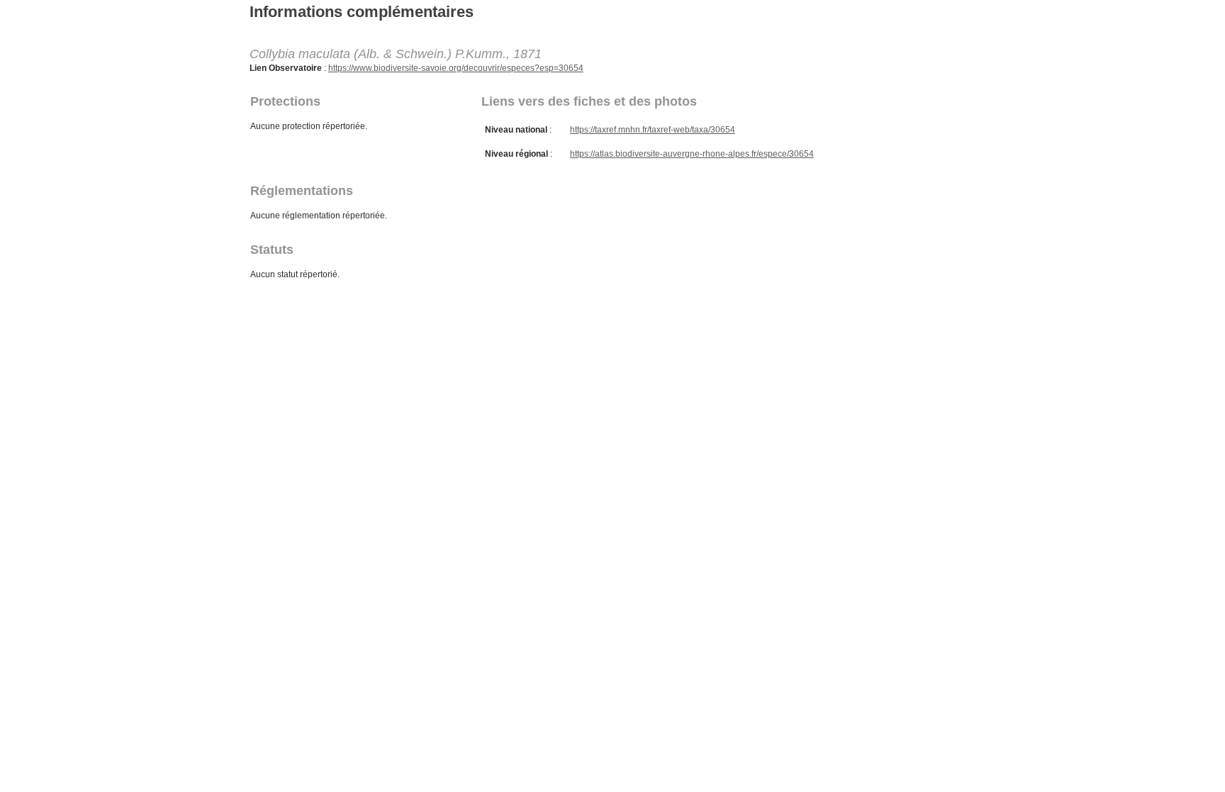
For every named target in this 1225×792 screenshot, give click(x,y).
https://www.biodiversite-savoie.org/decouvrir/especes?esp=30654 (455, 68)
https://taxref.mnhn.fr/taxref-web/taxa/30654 (652, 130)
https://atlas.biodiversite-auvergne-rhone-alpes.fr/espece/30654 (692, 154)
